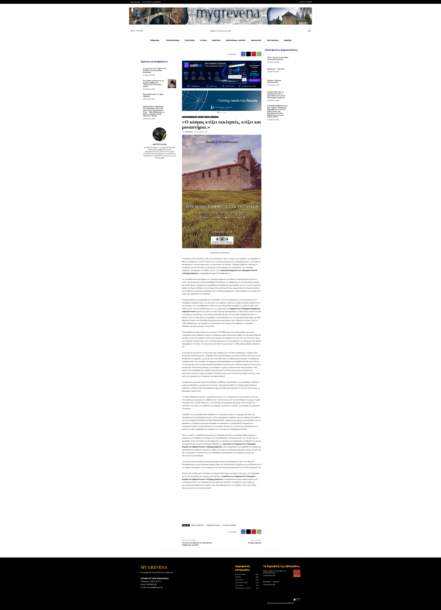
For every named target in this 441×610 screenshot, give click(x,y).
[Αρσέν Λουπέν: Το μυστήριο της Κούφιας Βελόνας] (294, 60)
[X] (248, 54)
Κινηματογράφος (254, 543)
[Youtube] (304, 30)
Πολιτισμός (214, 117)
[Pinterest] (254, 54)
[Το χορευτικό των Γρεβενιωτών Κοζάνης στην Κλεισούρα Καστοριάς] (172, 71)
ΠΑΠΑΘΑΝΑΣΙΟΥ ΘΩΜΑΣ (213, 525)
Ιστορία (207, 117)
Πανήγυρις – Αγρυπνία (275, 69)
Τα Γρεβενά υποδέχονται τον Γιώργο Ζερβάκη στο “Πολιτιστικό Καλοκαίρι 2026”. (153, 83)
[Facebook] (295, 30)
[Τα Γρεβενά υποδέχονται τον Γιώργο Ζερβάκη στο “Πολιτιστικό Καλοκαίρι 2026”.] (172, 83)
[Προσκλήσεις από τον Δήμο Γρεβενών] (172, 97)
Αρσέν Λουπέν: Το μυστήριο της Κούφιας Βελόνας (277, 58)
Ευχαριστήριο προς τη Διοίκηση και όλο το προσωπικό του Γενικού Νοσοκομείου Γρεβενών (276, 95)
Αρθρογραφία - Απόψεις (189, 117)
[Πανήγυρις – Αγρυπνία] (294, 72)
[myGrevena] (159, 134)
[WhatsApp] (259, 54)
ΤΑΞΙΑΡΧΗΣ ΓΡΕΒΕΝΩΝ (229, 525)
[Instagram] (300, 30)
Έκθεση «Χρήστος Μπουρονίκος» (274, 81)
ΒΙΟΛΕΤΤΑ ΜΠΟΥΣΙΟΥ (197, 525)
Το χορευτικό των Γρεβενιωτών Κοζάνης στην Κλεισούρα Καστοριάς (154, 70)
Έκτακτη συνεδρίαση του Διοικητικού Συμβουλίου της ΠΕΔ (197, 544)
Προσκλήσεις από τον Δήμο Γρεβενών (153, 95)
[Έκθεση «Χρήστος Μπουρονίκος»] (294, 83)
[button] (309, 31)
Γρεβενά (200, 117)
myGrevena (159, 144)
